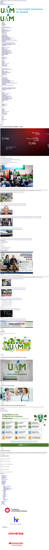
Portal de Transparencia (5, 64)
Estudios (3, 22)
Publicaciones (5, 494)
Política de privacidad (4, 501)
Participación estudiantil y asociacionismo (7, 98)
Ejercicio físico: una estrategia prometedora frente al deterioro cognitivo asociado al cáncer (11, 299)
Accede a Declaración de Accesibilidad (5, 0)
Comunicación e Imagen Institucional (7, 488)
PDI (3, 4)
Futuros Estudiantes (9, 4)
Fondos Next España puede (5, 36)
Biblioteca (3, 1)
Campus (3, 92)
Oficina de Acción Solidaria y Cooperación (7, 52)
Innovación (3, 23)
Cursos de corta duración (3, 409)
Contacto (3, 502)
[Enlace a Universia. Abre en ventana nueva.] (16, 538)
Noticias (3, 100)
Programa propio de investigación (6, 37)
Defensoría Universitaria (5, 479)
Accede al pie (17, 0)
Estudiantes (1, 4)
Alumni (13, 4)
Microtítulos (3, 73)
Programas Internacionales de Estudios (6, 30)
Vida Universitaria (4, 24)
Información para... (3, 3)
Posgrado (3, 70)
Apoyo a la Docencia (4, 32)
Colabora (1, 387)
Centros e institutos (4, 35)
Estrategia (3, 62)
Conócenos (3, 59)
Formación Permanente (4, 29)
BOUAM (3, 476)
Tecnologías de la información (7, 489)
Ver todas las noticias (2, 240)
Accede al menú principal (13, 0)
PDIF (4, 4)
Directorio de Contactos (6, 487)
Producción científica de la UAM (6, 38)
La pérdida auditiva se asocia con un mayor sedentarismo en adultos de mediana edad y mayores (12, 278)
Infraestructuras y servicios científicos (6, 39)
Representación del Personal (5, 51)
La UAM (3, 25)
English (1, 2)
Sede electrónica (4, 475)
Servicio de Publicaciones (5, 94)
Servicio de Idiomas (4, 33)
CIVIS (1, 1)
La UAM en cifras (2, 473)
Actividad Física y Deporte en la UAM (6, 96)
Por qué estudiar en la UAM (5, 68)
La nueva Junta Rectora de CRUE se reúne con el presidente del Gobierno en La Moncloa (11, 229)
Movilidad (3, 57)
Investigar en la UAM (4, 34)
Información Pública (4, 65)
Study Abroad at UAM (4, 58)
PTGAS (6, 4)
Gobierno (3, 61)
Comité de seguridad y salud (5, 53)
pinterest (3, 355)
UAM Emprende (4, 45)
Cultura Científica (4, 40)
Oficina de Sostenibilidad (5, 54)
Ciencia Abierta (4, 41)
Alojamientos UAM (4, 49)
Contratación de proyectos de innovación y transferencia (8, 88)
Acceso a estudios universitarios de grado (7, 27)
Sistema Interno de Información (7, 486)
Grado (2, 28)
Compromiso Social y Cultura (5, 63)
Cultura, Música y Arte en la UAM (6, 50)
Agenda (3, 55)
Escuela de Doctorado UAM (5, 31)
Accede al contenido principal (22, 0)
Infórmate (1, 334)
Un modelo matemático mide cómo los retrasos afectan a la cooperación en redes (10, 309)
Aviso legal (3, 503)
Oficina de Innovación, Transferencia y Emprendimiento (8, 43)
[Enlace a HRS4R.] (16, 525)
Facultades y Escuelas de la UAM (6, 47)
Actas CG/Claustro (4, 477)
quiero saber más (2, 454)
